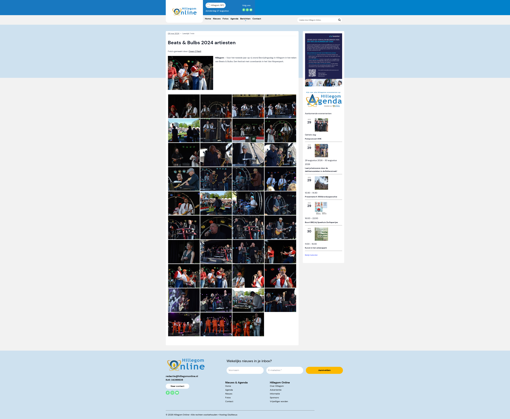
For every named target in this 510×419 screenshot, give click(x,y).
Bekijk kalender (311, 255)
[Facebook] (243, 9)
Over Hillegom (277, 386)
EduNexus (232, 414)
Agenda (234, 18)
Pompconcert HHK (313, 139)
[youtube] (250, 9)
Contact (256, 18)
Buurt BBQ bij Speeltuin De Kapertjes (321, 222)
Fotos (225, 18)
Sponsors (274, 397)
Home (208, 18)
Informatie (275, 393)
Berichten (245, 18)
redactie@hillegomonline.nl (182, 376)
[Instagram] (247, 9)
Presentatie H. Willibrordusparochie (321, 196)
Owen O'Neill (195, 51)
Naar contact (177, 386)
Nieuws (217, 18)
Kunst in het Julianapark (316, 248)
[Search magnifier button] (339, 20)
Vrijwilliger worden (279, 401)
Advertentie (275, 389)
